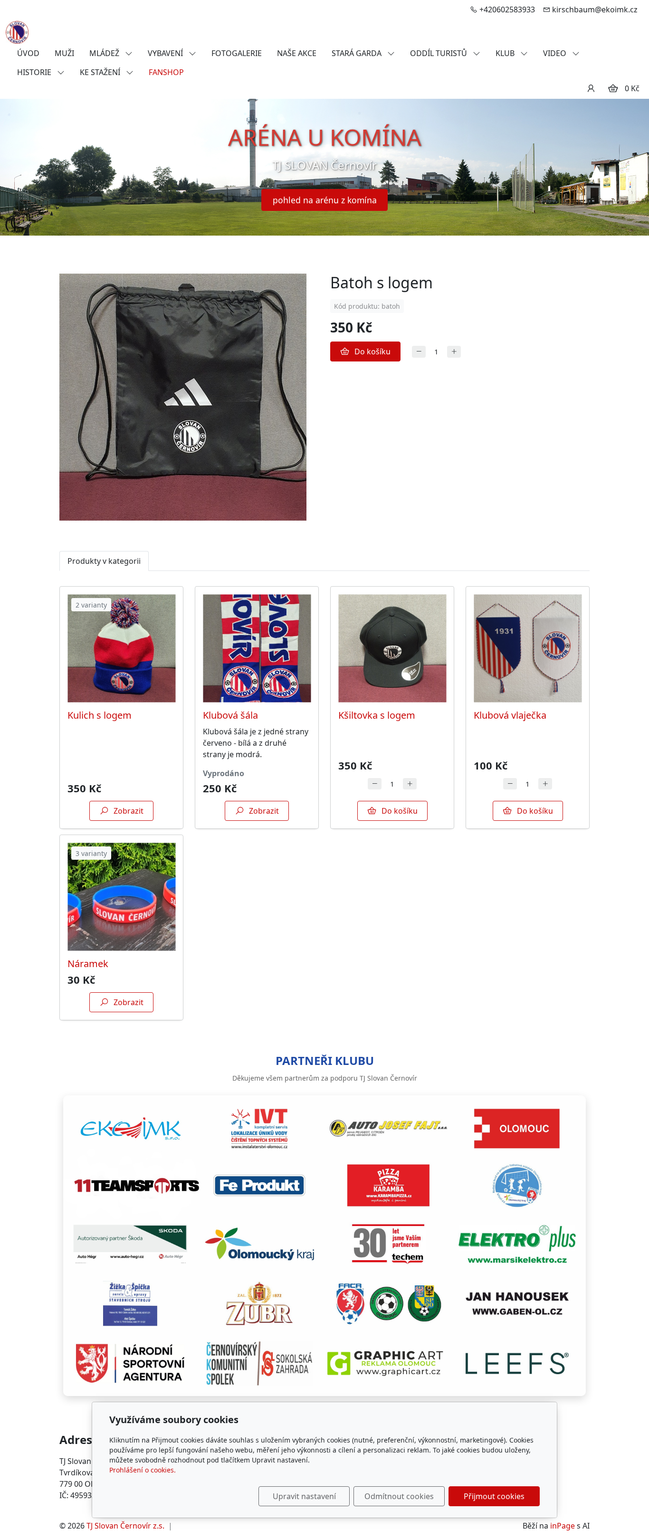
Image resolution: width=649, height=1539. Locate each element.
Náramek (87, 963)
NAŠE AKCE (296, 53)
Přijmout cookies (494, 1496)
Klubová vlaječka (510, 715)
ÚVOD (28, 53)
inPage (562, 1525)
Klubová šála (230, 715)
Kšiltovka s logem (376, 715)
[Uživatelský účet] (591, 88)
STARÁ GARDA (357, 53)
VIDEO (555, 53)
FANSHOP (166, 72)
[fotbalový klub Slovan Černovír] (17, 31)
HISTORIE (35, 72)
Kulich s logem (99, 715)
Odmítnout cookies (399, 1496)
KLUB (506, 53)
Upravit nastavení (304, 1496)
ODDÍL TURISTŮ (439, 53)
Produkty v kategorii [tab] (104, 561)
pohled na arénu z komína (325, 200)
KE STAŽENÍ (101, 72)
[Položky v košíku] (613, 88)
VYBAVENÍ (166, 53)
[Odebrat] (419, 352)
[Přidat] (454, 352)
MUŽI (64, 53)
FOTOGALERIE (236, 53)
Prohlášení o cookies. (142, 1469)
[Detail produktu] (121, 648)
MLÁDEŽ (105, 53)
